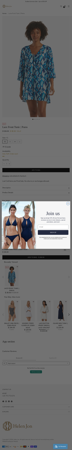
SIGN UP (53, 232)
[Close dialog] (68, 203)
